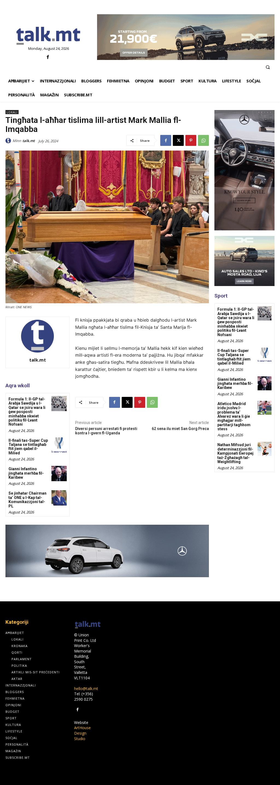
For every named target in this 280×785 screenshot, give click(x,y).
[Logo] (48, 36)
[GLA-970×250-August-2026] (107, 551)
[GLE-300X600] (244, 170)
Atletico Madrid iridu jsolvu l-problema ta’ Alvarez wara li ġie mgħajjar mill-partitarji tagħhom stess (233, 416)
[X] (178, 140)
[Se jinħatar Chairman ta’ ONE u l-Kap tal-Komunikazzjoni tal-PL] (58, 497)
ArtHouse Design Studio (82, 733)
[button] (268, 67)
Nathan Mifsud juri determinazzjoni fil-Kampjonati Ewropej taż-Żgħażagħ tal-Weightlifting (235, 453)
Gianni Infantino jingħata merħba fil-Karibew (26, 473)
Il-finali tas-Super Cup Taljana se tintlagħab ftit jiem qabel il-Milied (28, 446)
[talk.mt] (9, 140)
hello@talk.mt (86, 688)
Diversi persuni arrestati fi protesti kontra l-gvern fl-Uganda (106, 430)
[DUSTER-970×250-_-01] (186, 37)
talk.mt (28, 140)
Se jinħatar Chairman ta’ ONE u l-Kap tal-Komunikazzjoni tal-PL (27, 499)
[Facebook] (47, 57)
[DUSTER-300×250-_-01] (244, 261)
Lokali (12, 112)
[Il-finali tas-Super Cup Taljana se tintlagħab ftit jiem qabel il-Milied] (58, 444)
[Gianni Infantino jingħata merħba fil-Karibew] (58, 473)
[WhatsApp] (203, 140)
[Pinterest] (190, 140)
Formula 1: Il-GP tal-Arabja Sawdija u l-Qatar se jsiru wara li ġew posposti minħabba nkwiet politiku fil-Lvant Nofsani (26, 411)
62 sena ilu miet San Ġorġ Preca (180, 428)
